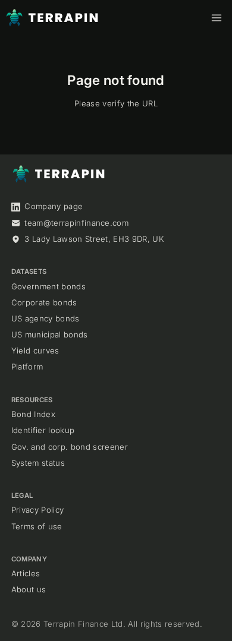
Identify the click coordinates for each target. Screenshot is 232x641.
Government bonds (48, 286)
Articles (25, 573)
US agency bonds (45, 318)
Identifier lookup (43, 430)
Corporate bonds (44, 302)
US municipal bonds (49, 334)
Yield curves (35, 350)
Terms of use (36, 526)
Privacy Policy (37, 509)
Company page (53, 206)
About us (28, 589)
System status (38, 463)
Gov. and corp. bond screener (69, 446)
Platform (27, 366)
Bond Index (33, 414)
